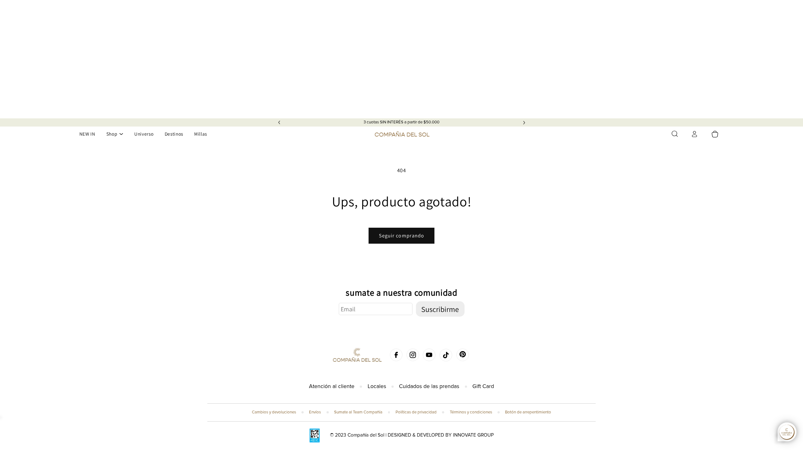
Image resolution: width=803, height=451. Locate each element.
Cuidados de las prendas (429, 386)
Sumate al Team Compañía (358, 412)
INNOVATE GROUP (473, 435)
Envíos (315, 412)
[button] (674, 133)
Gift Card (483, 386)
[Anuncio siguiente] (524, 122)
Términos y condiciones (471, 412)
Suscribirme (440, 309)
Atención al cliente (331, 386)
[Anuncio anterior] (279, 122)
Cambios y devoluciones (274, 412)
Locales (377, 386)
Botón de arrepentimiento (528, 412)
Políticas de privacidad (416, 412)
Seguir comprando (401, 235)
